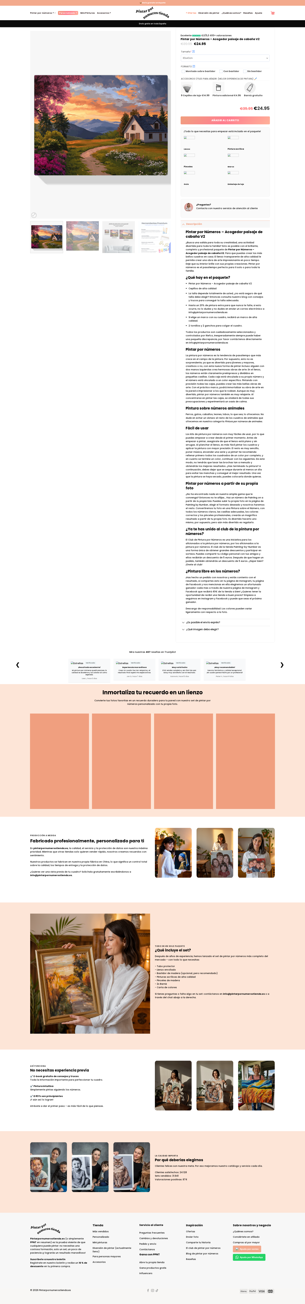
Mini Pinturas (87, 13)
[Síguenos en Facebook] (148, 1290)
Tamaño (192, 51)
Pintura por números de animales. (243, 421)
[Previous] (37, 124)
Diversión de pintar (208, 13)
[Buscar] (266, 13)
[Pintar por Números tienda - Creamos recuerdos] (152, 13)
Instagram (207, 598)
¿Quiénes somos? (231, 13)
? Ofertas (191, 13)
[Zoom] (34, 215)
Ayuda (258, 13)
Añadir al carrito (225, 120)
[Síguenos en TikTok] (156, 1290)
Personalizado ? (68, 13)
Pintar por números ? (42, 13)
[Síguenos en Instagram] (152, 1290)
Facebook (222, 598)
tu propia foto (204, 501)
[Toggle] (183, 224)
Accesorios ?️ (104, 13)
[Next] (164, 124)
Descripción (194, 224)
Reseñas (248, 13)
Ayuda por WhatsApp (251, 1257)
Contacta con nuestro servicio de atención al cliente (227, 208)
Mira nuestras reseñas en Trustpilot (152, 652)
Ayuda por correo (249, 1249)
